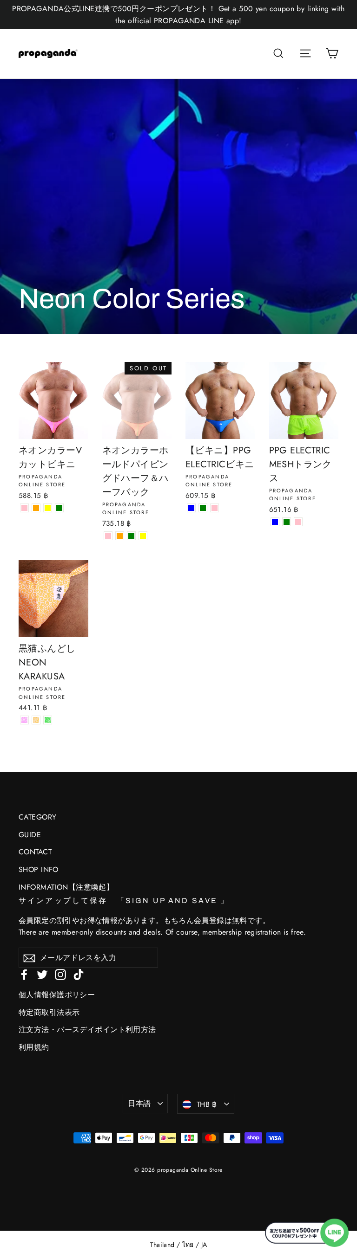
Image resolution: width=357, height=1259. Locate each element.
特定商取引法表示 (49, 1012)
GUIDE (30, 834)
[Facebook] (24, 974)
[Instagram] (60, 974)
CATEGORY (37, 817)
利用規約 (34, 1047)
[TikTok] (78, 974)
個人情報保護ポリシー (57, 994)
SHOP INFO (39, 869)
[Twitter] (42, 974)
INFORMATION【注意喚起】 (66, 887)
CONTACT (35, 851)
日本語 (139, 1103)
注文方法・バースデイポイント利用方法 (87, 1029)
